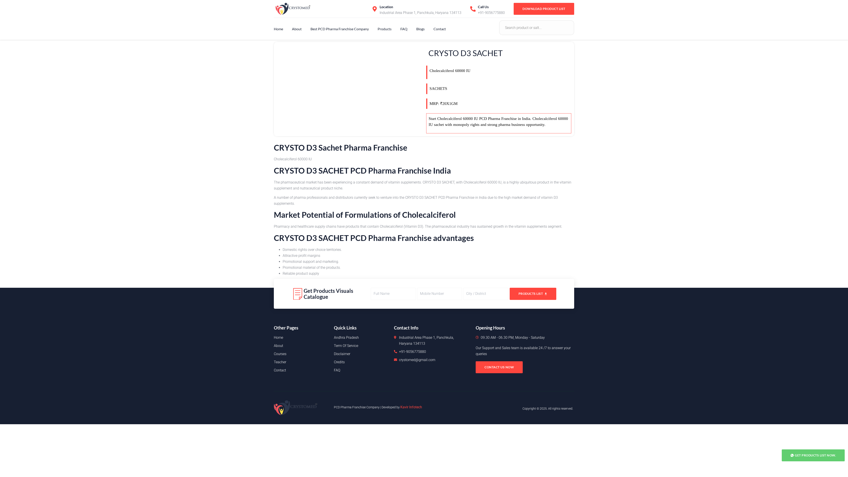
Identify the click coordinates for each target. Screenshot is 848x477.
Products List (531, 293)
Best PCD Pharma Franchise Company (339, 29)
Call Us (483, 7)
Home (278, 29)
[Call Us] (473, 9)
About (297, 29)
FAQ (403, 29)
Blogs (420, 29)
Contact (439, 29)
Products (385, 29)
